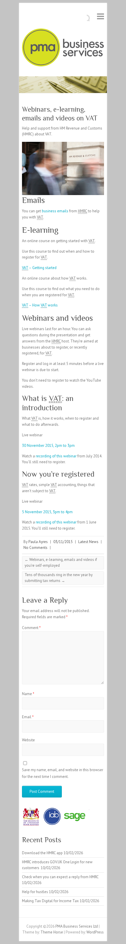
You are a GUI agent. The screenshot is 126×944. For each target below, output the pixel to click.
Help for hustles (35, 891)
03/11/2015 (63, 541)
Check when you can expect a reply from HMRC (60, 876)
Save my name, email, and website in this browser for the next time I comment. (62, 773)
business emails (55, 211)
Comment (31, 627)
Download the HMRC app (42, 852)
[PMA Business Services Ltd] (63, 48)
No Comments (35, 547)
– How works (40, 305)
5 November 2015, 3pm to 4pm (47, 511)
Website (28, 740)
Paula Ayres (38, 541)
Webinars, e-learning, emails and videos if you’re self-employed (61, 562)
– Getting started (39, 267)
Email (28, 716)
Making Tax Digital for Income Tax (50, 900)
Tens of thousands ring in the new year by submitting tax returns (59, 577)
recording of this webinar (56, 456)
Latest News (88, 541)
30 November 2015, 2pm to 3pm (48, 445)
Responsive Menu (100, 16)
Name (28, 693)
